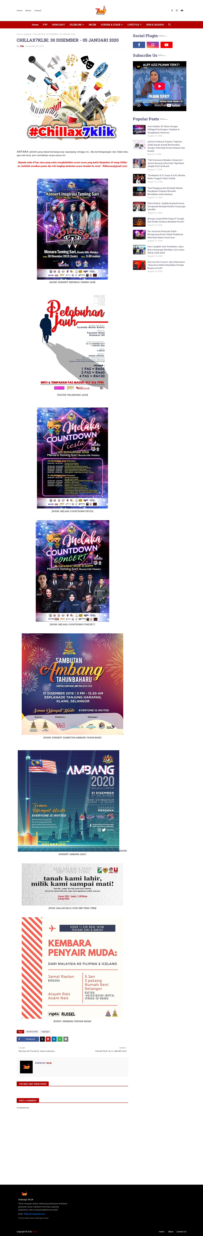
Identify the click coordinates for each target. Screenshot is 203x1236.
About (28, 10)
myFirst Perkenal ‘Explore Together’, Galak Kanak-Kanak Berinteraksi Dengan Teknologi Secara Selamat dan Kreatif (166, 146)
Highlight (27, 34)
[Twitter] (42, 1039)
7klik (22, 46)
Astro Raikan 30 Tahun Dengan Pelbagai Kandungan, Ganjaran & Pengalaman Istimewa (163, 129)
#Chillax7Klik (32, 1032)
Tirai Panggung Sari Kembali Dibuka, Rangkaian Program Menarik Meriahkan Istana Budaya (165, 191)
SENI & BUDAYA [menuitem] (155, 24)
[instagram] (176, 10)
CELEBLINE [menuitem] (75, 24)
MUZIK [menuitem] (92, 24)
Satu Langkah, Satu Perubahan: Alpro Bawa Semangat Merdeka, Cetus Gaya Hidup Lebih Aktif (165, 249)
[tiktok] (180, 45)
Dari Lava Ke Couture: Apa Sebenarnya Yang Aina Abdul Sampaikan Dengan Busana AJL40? (166, 264)
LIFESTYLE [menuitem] (133, 24)
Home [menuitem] (35, 24)
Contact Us (181, 1232)
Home (19, 10)
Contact (37, 10)
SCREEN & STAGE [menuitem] (110, 24)
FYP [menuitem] (45, 24)
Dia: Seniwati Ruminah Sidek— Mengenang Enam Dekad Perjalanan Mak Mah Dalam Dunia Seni (165, 234)
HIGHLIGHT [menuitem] (58, 24)
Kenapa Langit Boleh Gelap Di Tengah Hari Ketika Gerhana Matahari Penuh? (165, 220)
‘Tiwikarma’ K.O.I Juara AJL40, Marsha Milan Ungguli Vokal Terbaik (166, 177)
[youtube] (182, 10)
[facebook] (172, 10)
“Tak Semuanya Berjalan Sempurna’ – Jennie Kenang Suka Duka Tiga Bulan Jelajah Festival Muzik (165, 163)
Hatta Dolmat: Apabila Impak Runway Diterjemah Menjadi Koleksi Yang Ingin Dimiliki (166, 206)
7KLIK (34, 1232)
